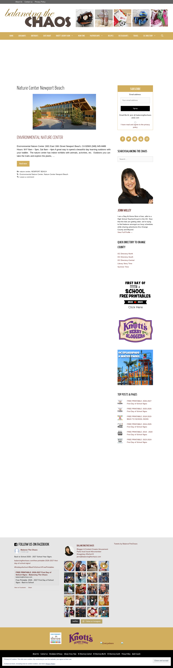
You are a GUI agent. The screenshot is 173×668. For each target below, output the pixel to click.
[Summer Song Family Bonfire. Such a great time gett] (81, 566)
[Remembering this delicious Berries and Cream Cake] (81, 589)
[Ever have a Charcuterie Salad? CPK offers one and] (69, 600)
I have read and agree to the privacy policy (135, 126)
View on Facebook (20, 587)
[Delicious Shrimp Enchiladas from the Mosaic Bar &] (69, 566)
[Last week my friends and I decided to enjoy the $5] (104, 566)
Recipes (110, 36)
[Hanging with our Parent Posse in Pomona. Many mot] (104, 577)
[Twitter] (128, 139)
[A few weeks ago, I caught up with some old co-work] (81, 600)
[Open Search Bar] (162, 36)
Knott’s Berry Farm (63, 36)
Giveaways (22, 36)
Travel (135, 36)
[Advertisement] (86, 58)
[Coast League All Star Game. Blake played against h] (69, 612)
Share (30, 587)
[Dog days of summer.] (81, 577)
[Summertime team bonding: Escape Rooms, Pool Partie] (92, 589)
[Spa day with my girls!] (104, 600)
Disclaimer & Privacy (55, 654)
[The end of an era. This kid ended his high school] (81, 612)
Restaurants (123, 36)
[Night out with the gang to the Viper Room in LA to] (69, 577)
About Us (18, 2)
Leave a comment (27, 177)
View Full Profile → (125, 232)
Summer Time (123, 267)
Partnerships (95, 36)
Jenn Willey (124, 210)
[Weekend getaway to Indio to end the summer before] (92, 566)
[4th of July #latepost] (92, 600)
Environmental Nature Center (40, 138)
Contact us (29, 2)
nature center (25, 171)
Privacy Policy (40, 2)
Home (11, 36)
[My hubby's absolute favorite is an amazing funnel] (92, 612)
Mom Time (81, 36)
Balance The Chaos (29, 550)
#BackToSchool (34, 567)
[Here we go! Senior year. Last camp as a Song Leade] (69, 589)
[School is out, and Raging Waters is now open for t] (104, 612)
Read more (23, 164)
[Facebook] (122, 139)
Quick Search (136, 654)
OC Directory (148, 36)
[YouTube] (140, 139)
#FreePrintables (47, 567)
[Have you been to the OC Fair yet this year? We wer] (92, 577)
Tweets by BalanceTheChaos (125, 544)
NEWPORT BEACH (39, 171)
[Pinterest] (134, 139)
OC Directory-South (125, 257)
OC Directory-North (125, 254)
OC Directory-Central (126, 260)
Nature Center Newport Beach (56, 174)
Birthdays (34, 36)
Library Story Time (125, 263)
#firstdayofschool (21, 567)
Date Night (47, 36)
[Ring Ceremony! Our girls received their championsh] (104, 589)
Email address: (135, 94)
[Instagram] (146, 139)
